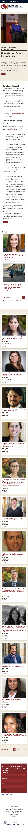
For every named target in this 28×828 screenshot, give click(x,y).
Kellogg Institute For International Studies (14, 809)
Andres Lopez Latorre (6, 413)
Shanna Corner (5, 488)
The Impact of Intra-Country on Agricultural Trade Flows (11, 700)
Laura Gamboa (5, 523)
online (11, 218)
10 (3, 300)
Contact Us (14, 816)
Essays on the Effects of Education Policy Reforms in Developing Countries (14, 734)
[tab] (9, 120)
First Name (5, 772)
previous (8, 297)
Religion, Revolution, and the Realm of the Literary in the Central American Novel (13, 554)
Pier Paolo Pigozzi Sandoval (8, 669)
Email (3, 783)
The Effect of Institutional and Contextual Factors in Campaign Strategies (11, 374)
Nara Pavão (4, 635)
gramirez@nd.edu (10, 206)
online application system (17, 113)
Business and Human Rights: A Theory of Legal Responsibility (13, 409)
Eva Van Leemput (5, 704)
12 (8, 300)
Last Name (5, 778)
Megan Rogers (5, 449)
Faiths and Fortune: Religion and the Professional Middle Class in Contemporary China (13, 445)
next (17, 300)
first (4, 297)
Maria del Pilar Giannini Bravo (8, 379)
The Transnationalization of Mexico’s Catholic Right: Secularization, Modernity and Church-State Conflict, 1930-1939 (13, 591)
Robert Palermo (5, 596)
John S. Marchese (5, 559)
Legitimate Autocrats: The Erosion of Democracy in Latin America (13, 518)
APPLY (3, 74)
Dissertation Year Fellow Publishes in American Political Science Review (13, 256)
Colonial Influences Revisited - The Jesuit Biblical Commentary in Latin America (12, 338)
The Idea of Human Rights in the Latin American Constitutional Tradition (13, 665)
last (20, 300)
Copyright (12, 806)
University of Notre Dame (14, 808)
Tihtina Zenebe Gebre (6, 739)
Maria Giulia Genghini (6, 343)
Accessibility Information (14, 817)
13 (11, 300)
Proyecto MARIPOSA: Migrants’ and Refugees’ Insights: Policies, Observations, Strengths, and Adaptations (13, 286)
